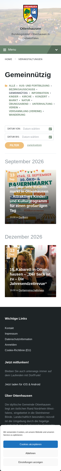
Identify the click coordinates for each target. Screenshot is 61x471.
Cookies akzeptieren (30, 444)
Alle (12, 85)
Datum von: (14, 129)
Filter (14, 145)
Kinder (13, 96)
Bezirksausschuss (22, 89)
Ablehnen (30, 453)
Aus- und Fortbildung (34, 85)
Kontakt (9, 328)
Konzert (41, 96)
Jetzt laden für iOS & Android (22, 384)
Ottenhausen (30, 29)
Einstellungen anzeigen (30, 462)
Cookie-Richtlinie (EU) (18, 350)
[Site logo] (30, 22)
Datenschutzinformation (18, 339)
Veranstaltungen (30, 59)
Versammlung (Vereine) (25, 111)
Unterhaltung (42, 104)
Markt (13, 100)
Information (40, 93)
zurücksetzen (34, 145)
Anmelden (11, 344)
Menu (12, 49)
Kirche (27, 96)
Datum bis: (13, 137)
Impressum (11, 333)
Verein (13, 107)
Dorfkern (23, 217)
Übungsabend (18, 104)
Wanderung (17, 115)
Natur (26, 100)
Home (8, 59)
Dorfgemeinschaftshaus (31, 290)
